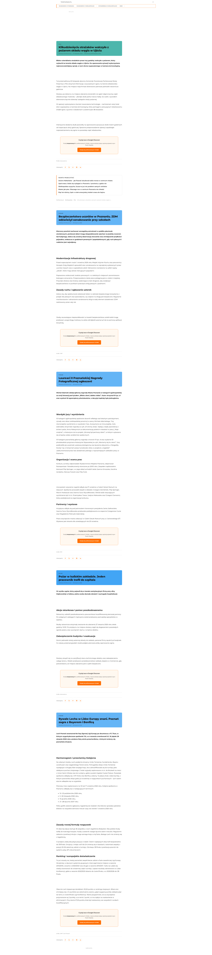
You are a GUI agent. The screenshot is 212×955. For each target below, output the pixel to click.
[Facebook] (65, 167)
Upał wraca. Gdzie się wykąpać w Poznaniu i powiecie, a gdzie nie (82, 183)
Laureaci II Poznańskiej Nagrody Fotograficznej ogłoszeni (80, 379)
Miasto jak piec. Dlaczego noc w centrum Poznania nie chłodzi (81, 189)
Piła (75, 200)
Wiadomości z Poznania (66, 6)
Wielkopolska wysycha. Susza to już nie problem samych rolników (82, 186)
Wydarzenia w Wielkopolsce (107, 6)
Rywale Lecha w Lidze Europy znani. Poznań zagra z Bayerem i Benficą (89, 720)
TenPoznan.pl (60, 200)
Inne (121, 6)
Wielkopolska (68, 200)
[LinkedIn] (80, 167)
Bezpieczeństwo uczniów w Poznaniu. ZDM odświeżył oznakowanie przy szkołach (88, 218)
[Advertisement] (89, 73)
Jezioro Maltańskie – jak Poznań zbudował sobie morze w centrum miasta (85, 180)
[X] (69, 167)
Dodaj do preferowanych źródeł (89, 150)
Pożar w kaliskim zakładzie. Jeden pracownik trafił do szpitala (82, 578)
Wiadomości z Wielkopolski (85, 6)
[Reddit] (76, 167)
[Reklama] (106, 25)
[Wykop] (72, 167)
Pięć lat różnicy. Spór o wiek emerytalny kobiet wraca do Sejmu (81, 192)
